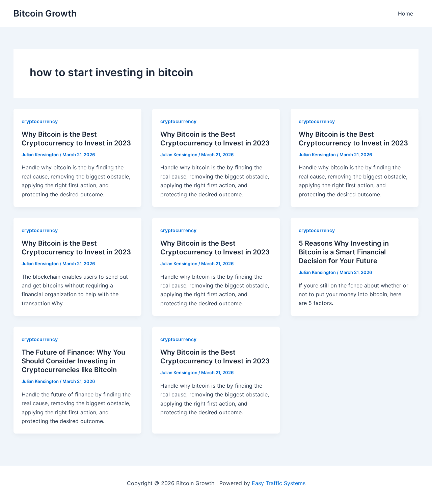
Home (405, 13)
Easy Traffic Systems (278, 483)
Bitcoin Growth (45, 13)
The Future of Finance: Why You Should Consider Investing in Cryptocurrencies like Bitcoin (73, 361)
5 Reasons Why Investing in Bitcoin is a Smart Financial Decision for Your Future (344, 252)
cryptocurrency (40, 121)
